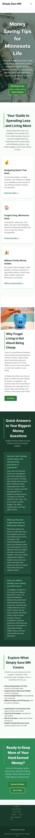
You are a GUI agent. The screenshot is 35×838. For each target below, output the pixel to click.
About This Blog (17, 92)
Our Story (10, 398)
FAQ (20, 814)
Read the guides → (11, 193)
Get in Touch (17, 790)
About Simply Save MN (15, 818)
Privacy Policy (17, 812)
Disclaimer (17, 806)
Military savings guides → (14, 283)
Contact (13, 814)
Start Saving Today (17, 86)
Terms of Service (16, 809)
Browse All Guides (17, 784)
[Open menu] (31, 3)
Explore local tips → (11, 238)
